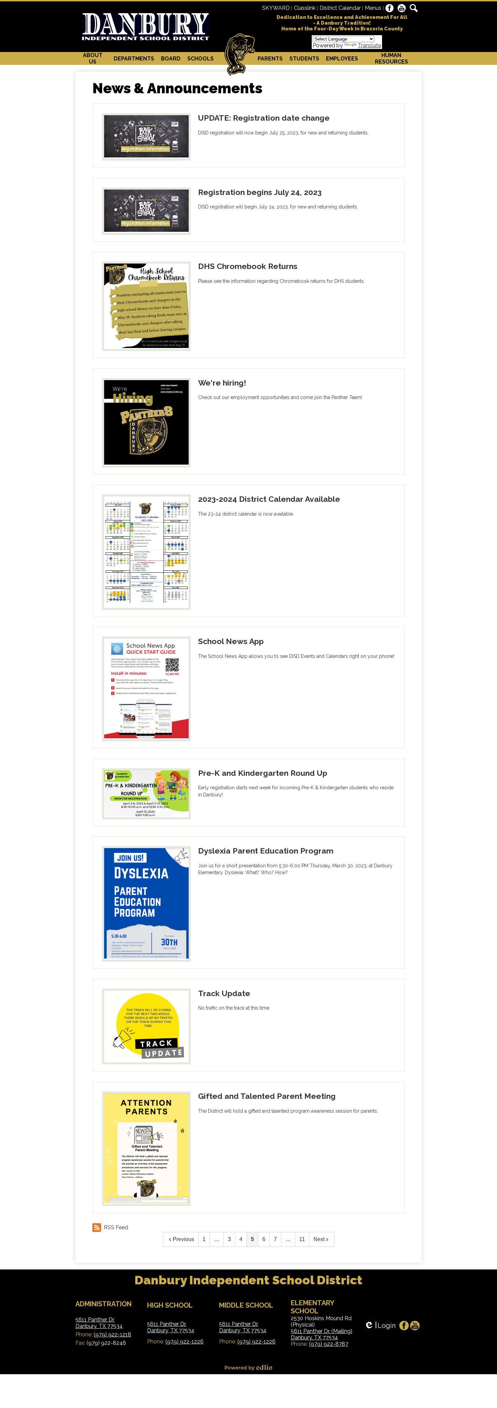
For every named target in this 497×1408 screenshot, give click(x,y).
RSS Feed (116, 1227)
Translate (369, 45)
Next (319, 1239)
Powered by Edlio (248, 1367)
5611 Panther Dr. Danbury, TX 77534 (99, 1322)
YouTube (402, 8)
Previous (183, 1239)
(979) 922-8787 (328, 1344)
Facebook (389, 8)
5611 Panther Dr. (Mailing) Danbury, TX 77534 (321, 1334)
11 (302, 1239)
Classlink (304, 8)
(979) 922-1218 (112, 1334)
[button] (92, 58)
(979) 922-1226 (184, 1341)
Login (380, 1325)
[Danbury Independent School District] (145, 26)
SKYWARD (276, 8)
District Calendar (340, 8)
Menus (373, 8)
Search (414, 8)
